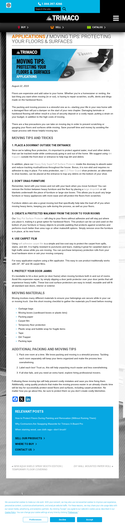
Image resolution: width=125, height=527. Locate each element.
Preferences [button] (73, 512)
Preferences (35, 520)
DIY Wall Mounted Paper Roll (92, 466)
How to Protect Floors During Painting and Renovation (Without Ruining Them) (55, 418)
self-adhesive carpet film (30, 243)
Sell (58, 27)
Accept (89, 520)
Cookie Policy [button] (10, 512)
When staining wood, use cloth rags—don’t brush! (40, 429)
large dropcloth (91, 189)
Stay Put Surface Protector (30, 218)
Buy (23, 27)
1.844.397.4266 (52, 4)
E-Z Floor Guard (72, 170)
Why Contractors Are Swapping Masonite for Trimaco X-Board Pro (49, 424)
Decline (62, 520)
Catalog (97, 27)
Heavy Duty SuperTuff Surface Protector (55, 164)
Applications (28, 36)
